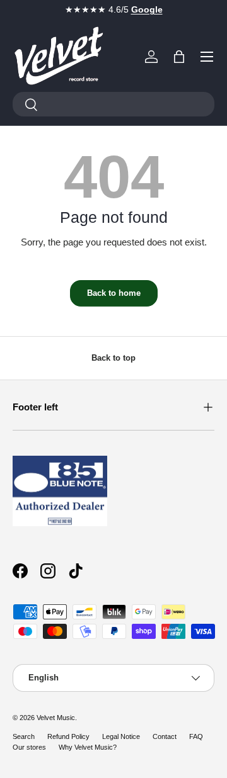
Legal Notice (121, 736)
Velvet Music (56, 717)
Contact (165, 736)
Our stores (29, 747)
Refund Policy (68, 736)
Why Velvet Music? (88, 747)
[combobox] (113, 104)
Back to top (113, 358)
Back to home (114, 293)
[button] (179, 56)
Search (24, 736)
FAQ (196, 736)
